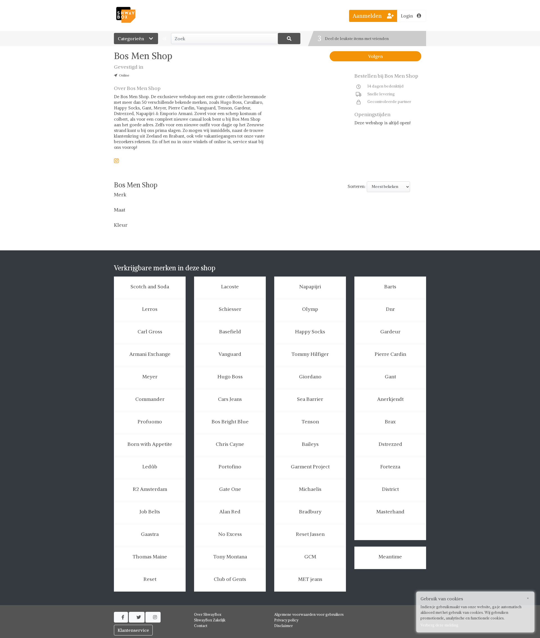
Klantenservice (133, 630)
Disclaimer (283, 625)
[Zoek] (289, 38)
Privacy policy (286, 620)
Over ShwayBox (207, 614)
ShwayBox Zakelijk (210, 620)
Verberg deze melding (439, 625)
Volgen (375, 56)
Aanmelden (368, 15)
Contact (200, 625)
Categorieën (131, 38)
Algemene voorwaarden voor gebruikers (309, 614)
